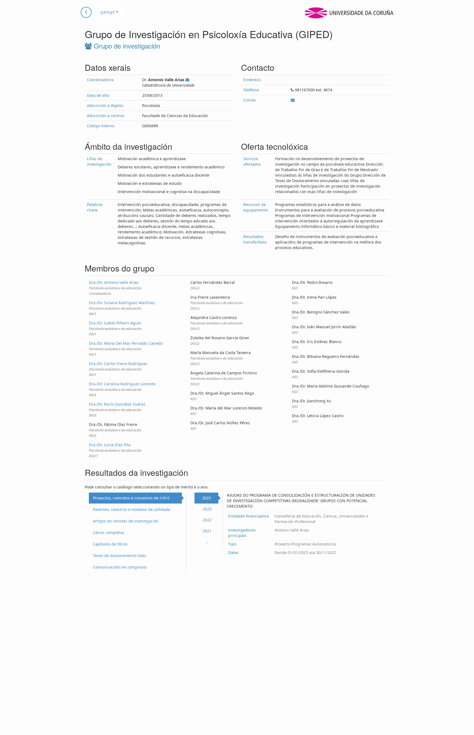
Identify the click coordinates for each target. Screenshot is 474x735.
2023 (207, 508)
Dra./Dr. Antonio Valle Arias (114, 282)
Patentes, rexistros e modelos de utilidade (131, 509)
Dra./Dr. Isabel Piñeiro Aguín (115, 323)
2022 (207, 519)
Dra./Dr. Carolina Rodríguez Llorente (122, 383)
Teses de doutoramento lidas (119, 555)
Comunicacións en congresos (120, 567)
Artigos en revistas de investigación (126, 521)
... (207, 541)
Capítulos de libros (110, 544)
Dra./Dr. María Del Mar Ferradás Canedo (126, 343)
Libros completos (108, 532)
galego (108, 12)
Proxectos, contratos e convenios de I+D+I (131, 498)
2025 (206, 498)
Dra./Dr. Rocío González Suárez (117, 404)
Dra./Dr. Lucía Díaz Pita (110, 444)
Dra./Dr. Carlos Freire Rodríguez (118, 363)
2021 (207, 530)
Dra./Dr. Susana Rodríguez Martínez (122, 302)
